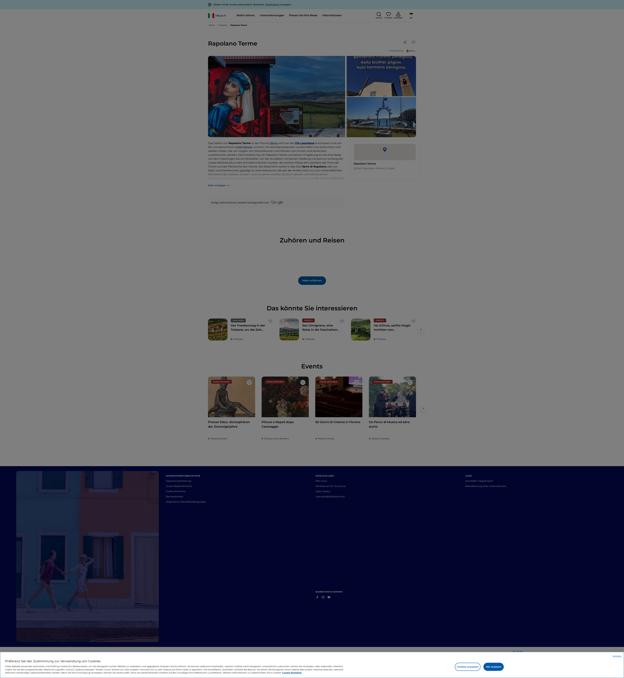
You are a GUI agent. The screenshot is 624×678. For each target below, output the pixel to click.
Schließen (617, 656)
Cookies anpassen (468, 666)
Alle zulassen (493, 666)
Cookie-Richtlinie (292, 672)
